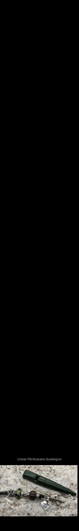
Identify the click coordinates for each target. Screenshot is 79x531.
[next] (71, 259)
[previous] (7, 259)
